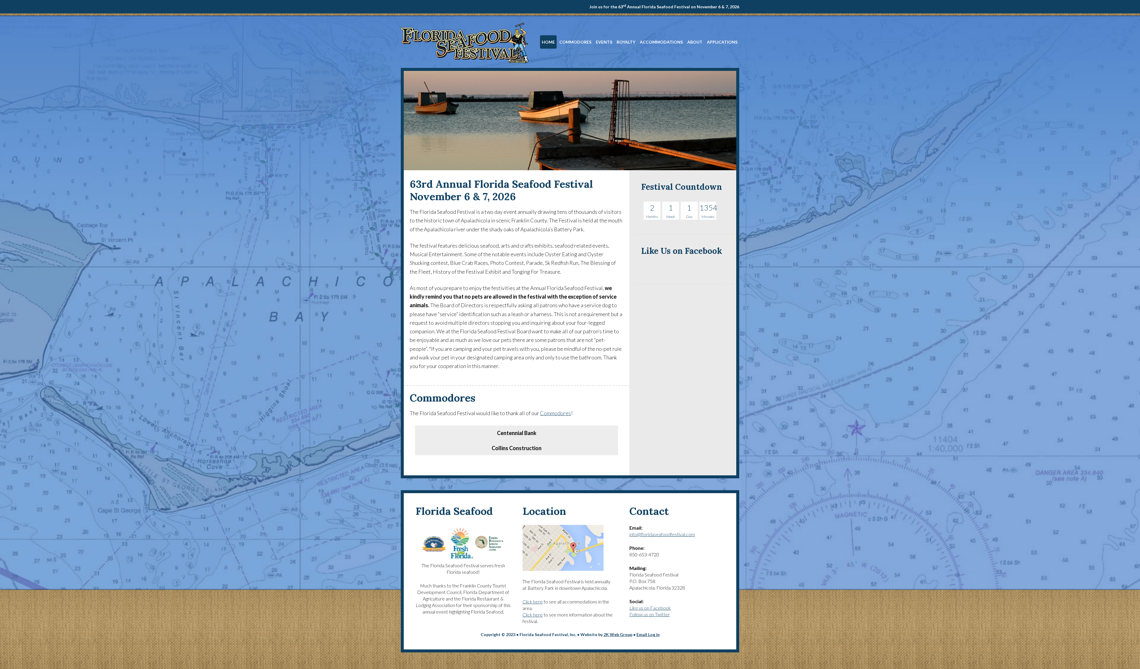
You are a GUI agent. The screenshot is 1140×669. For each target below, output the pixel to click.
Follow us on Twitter (649, 614)
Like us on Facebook (650, 608)
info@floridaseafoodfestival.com (662, 534)
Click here (532, 601)
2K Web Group (618, 634)
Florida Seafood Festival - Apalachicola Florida (465, 42)
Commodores (555, 413)
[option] (516, 426)
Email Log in (648, 634)
